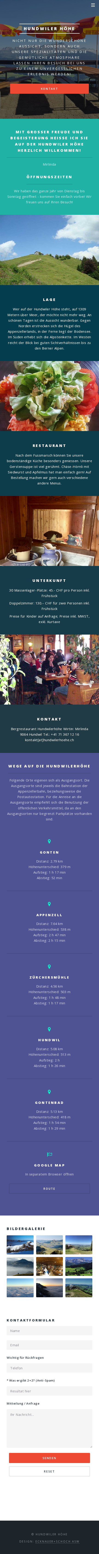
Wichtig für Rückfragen (25, 1358)
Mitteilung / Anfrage (23, 1403)
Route (49, 1188)
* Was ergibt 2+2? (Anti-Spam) (31, 1380)
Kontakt (49, 88)
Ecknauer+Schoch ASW (57, 1541)
